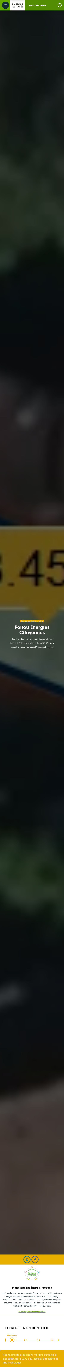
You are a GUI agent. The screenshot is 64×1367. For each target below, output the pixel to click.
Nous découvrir (37, 5)
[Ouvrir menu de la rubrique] (60, 5)
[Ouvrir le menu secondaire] (5, 5)
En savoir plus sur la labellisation (32, 1312)
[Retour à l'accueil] (17, 5)
